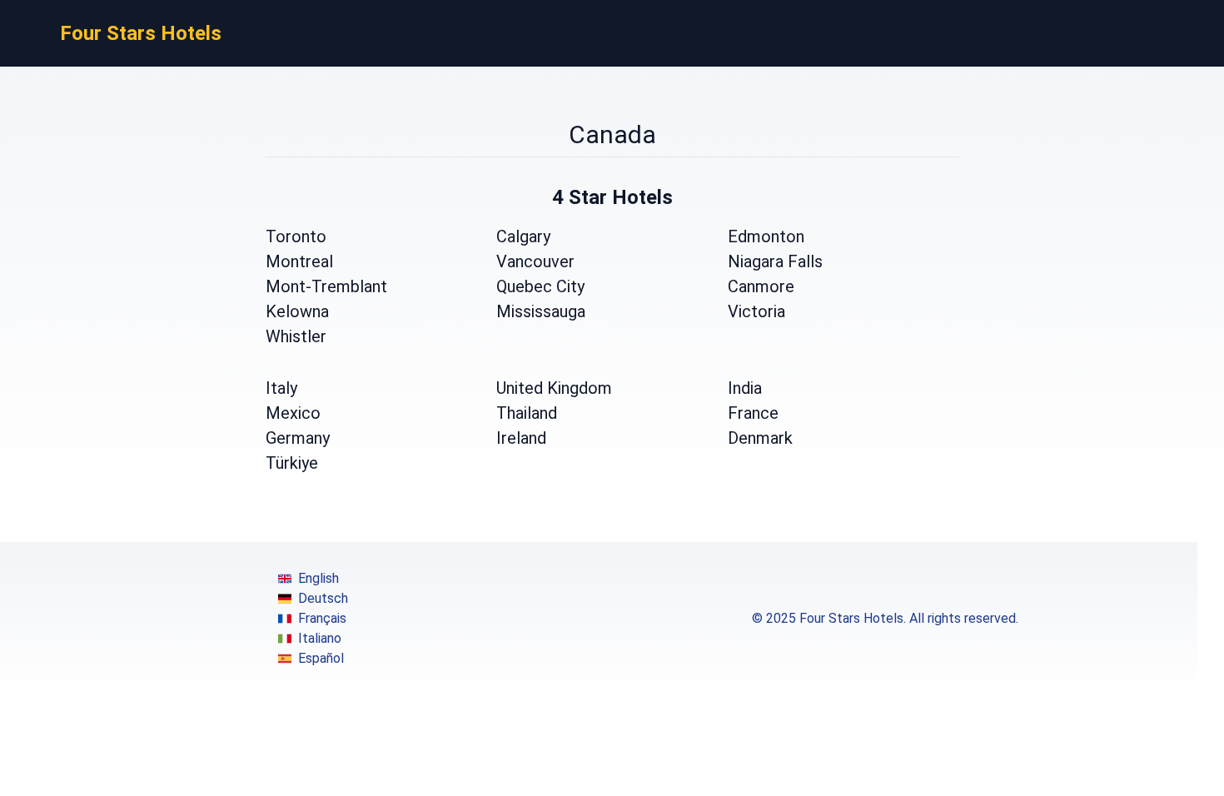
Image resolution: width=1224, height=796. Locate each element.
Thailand (526, 413)
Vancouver (535, 261)
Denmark (760, 438)
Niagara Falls (775, 261)
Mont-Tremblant (326, 286)
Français (322, 618)
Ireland (521, 438)
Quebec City (540, 286)
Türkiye (292, 463)
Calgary (523, 236)
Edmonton (766, 236)
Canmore (761, 286)
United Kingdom (554, 388)
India (745, 388)
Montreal (299, 261)
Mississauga (540, 311)
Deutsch (323, 598)
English (318, 578)
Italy (281, 388)
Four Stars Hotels (140, 33)
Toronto (296, 236)
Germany (298, 438)
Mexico (293, 413)
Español (321, 658)
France (753, 413)
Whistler (296, 336)
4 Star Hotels (612, 197)
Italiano (319, 638)
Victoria (756, 311)
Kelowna (297, 311)
